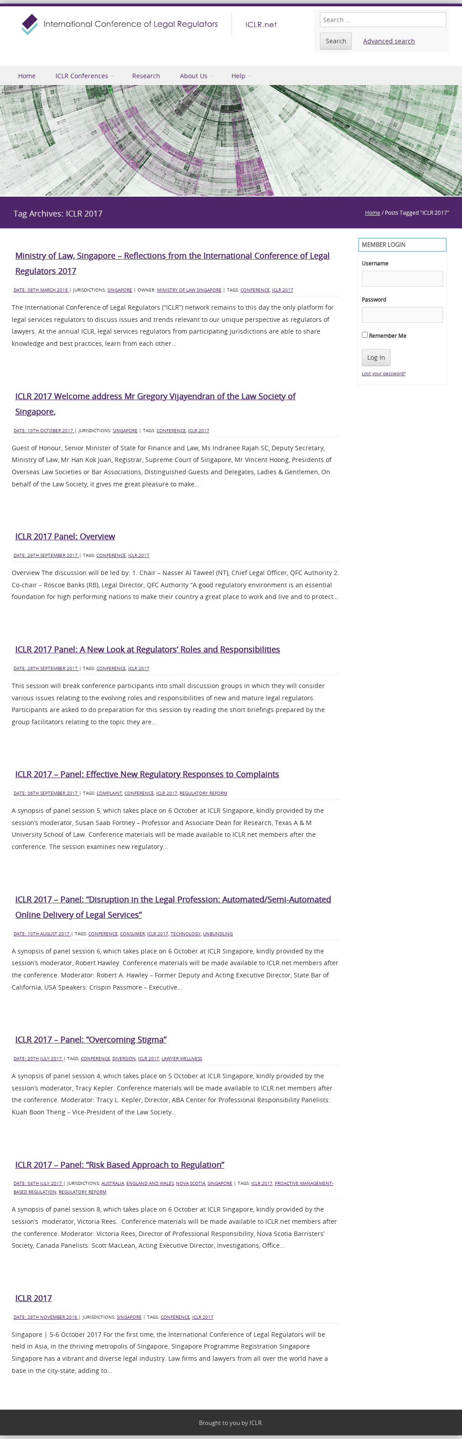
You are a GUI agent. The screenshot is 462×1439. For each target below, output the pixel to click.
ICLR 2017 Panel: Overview (65, 536)
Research (146, 75)
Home (27, 75)
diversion (124, 1059)
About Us (194, 75)
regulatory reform (203, 793)
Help (238, 75)
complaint (109, 793)
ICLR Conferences (81, 75)
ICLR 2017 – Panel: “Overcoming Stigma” (90, 1039)
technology (186, 934)
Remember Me (387, 335)
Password (374, 299)
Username (375, 263)
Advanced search (389, 41)
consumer (132, 934)
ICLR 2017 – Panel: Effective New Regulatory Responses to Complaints (147, 774)
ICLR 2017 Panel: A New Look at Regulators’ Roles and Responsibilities (147, 649)
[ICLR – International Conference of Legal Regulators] (150, 24)
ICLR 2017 (282, 290)
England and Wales (150, 1183)
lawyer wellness (182, 1059)
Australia (113, 1183)
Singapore (119, 290)
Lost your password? (384, 374)
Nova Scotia (190, 1183)
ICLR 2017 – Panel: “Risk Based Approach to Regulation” (119, 1164)
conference (255, 290)
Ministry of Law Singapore (189, 290)
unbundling (218, 934)
